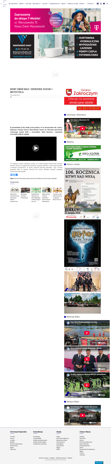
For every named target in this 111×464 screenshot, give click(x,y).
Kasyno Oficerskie (84, 444)
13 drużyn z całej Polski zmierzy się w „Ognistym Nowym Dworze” (57, 197)
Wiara (81, 3)
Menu (63, 3)
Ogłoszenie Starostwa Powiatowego (24, 196)
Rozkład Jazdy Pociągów (39, 442)
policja (28, 178)
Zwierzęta (82, 455)
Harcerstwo (83, 438)
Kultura (28, 3)
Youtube (104, 3)
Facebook (98, 3)
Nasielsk (12, 442)
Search (107, 3)
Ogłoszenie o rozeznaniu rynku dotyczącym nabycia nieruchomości (14, 198)
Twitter (101, 3)
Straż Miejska (59, 444)
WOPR (58, 449)
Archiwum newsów (44, 458)
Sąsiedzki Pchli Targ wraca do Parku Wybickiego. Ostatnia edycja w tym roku (36, 198)
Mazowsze (36, 3)
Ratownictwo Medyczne (36, 178)
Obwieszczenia (73, 3)
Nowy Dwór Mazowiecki (19, 178)
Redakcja (52, 458)
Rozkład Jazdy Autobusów (40, 440)
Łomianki (12, 440)
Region (12, 447)
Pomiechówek (13, 445)
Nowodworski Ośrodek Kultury (87, 449)
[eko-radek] (82, 153)
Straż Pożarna (47, 178)
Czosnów (12, 436)
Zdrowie (82, 453)
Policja (58, 436)
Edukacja (82, 436)
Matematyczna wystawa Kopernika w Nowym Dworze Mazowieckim (46, 198)
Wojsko (58, 447)
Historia (82, 440)
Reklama (70, 458)
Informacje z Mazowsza (86, 442)
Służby (44, 3)
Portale (90, 3)
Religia (81, 451)
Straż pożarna (60, 445)
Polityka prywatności (61, 458)
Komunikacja (54, 3)
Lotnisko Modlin (37, 438)
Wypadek (54, 178)
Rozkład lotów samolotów (40, 444)
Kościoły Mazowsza (85, 445)
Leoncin (12, 438)
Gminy (21, 3)
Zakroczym (13, 449)
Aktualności (13, 3)
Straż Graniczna (60, 442)
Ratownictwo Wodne (61, 440)
